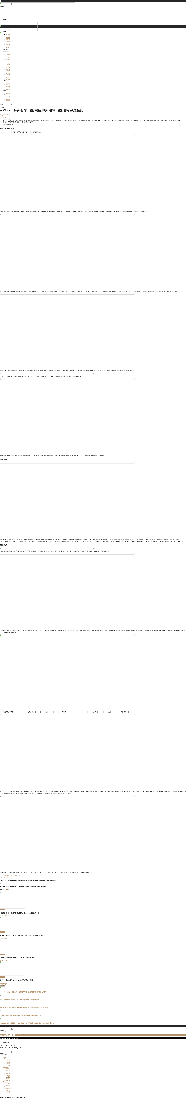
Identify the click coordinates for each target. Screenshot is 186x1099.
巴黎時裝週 (17, 875)
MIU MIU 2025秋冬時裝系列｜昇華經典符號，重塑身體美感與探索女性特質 (23, 992)
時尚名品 (3, 117)
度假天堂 (8, 1083)
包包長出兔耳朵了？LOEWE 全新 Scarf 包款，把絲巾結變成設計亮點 (21, 935)
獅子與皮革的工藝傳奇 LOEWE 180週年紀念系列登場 (16, 980)
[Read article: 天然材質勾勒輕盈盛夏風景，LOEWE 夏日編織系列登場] (93, 946)
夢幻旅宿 (8, 1085)
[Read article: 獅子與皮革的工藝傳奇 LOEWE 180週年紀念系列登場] (93, 968)
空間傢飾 (8, 1075)
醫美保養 (8, 1080)
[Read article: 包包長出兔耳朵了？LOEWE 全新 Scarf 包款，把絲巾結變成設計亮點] (93, 924)
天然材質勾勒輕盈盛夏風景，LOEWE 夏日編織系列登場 (18, 958)
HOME (4, 19)
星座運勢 (8, 114)
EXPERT (5, 1086)
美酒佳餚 (8, 1073)
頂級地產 (8, 1065)
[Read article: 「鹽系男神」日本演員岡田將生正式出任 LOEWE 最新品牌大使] (93, 900)
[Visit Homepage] (37, 13)
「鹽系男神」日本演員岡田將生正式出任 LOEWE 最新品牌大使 (19, 913)
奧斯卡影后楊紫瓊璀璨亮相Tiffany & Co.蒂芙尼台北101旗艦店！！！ (21, 1015)
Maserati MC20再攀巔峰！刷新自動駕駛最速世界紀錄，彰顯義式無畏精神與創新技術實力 (27, 1023)
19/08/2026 (3, 916)
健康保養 (8, 1090)
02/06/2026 (3, 983)
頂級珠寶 (8, 1060)
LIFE (4, 1072)
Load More (3, 984)
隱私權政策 (6, 1042)
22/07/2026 (3, 938)
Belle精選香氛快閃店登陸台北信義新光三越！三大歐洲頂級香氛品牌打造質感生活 (25, 1007)
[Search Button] (12, 1029)
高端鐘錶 (8, 1062)
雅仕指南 (8, 1092)
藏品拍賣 (8, 1070)
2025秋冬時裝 (7, 875)
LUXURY (5, 1058)
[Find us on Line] (0, 1)
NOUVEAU (5, 1067)
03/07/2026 (3, 960)
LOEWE (13, 875)
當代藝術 (8, 1077)
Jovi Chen (4, 114)
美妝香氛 (8, 1078)
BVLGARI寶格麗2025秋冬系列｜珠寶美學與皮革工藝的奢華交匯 (19, 1000)
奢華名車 (8, 1064)
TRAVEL (5, 1082)
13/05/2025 (3, 115)
